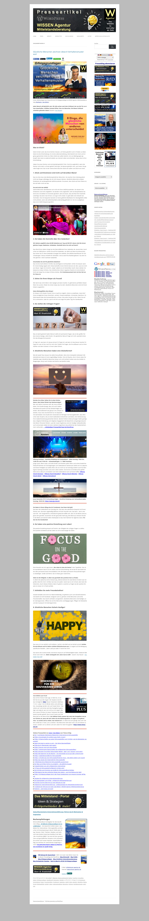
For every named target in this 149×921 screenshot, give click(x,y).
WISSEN (62, 880)
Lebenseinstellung (57, 884)
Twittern (64, 874)
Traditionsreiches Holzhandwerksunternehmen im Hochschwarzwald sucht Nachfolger (104, 213)
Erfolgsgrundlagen (41, 880)
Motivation (56, 880)
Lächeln (47, 884)
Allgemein (55, 878)
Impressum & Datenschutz (102, 36)
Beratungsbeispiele (63, 878)
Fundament (56, 882)
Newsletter (58, 36)
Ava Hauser (58, 110)
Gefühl (67, 882)
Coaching (75, 878)
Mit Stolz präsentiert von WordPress (54, 901)
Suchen (96, 43)
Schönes (71, 884)
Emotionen (82, 880)
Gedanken (62, 882)
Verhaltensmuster (78, 884)
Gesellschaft (50, 880)
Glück (70, 882)
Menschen (65, 884)
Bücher (70, 878)
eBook (34, 880)
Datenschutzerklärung (38, 901)
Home (34, 36)
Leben (50, 884)
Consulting (80, 878)
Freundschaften (48, 882)
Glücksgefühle (40, 884)
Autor (89, 36)
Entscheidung (36, 882)
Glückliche (80, 882)
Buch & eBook (69, 36)
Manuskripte (80, 36)
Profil (41, 36)
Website (49, 36)
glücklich (75, 882)
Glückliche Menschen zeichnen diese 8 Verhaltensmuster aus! (58, 52)
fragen (42, 882)
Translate (110, 59)
